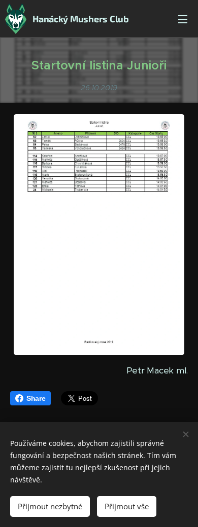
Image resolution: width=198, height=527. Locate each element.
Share (36, 398)
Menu (183, 19)
